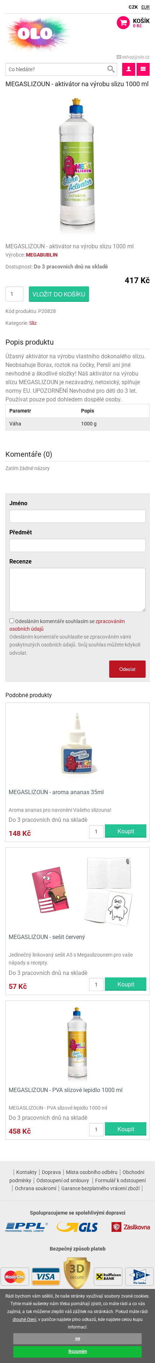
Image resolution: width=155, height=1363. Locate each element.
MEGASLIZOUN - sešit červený (47, 937)
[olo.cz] (38, 33)
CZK (133, 7)
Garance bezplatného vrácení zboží (100, 1188)
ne (77, 1338)
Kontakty (26, 1172)
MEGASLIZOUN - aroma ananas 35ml (56, 792)
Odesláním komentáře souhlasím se (67, 625)
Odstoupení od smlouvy (62, 1180)
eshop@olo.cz (135, 57)
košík (141, 23)
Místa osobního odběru (92, 1172)
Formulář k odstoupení (120, 1180)
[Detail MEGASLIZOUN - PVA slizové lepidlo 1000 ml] (77, 1042)
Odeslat (127, 669)
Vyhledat (110, 69)
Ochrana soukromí (35, 1188)
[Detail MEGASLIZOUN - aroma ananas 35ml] (77, 744)
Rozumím (77, 1351)
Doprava (51, 1172)
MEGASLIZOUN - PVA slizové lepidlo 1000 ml (66, 1090)
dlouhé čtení (24, 1319)
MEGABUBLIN (42, 255)
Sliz (33, 323)
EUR (145, 7)
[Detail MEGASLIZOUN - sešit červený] (77, 889)
